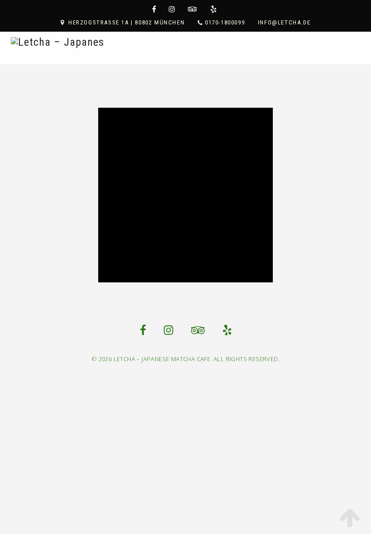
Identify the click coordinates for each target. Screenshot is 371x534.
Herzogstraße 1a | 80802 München (126, 22)
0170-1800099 (225, 22)
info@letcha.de (284, 22)
